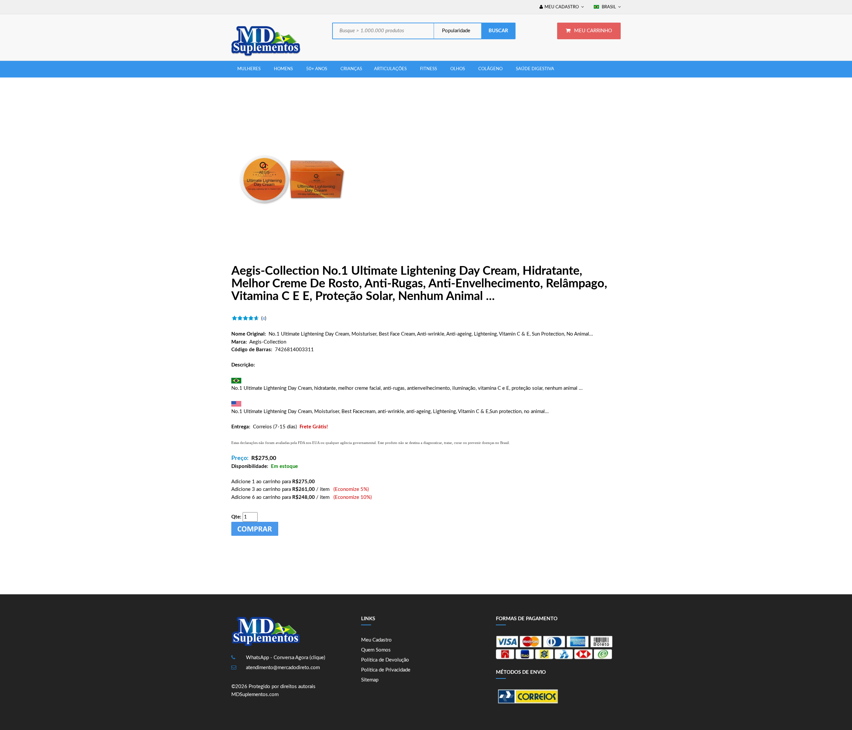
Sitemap (369, 679)
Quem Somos (376, 650)
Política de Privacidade (385, 669)
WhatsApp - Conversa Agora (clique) (285, 657)
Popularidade (455, 30)
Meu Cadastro (376, 640)
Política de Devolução (385, 659)
